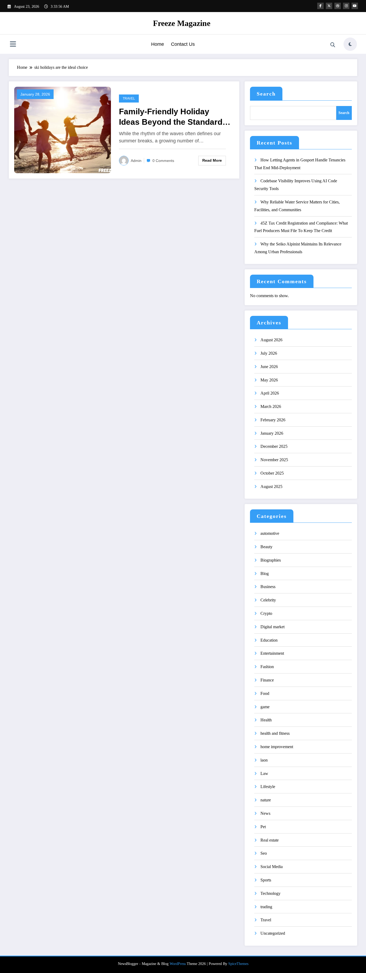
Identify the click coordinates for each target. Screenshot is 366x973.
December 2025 (273, 446)
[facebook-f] (320, 6)
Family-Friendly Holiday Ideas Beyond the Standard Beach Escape (170, 117)
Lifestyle (267, 786)
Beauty (266, 546)
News (265, 813)
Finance (267, 680)
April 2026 (269, 393)
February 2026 (272, 420)
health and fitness (275, 733)
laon (264, 760)
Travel (129, 98)
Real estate (269, 840)
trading (266, 906)
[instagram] (346, 6)
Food (264, 693)
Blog (264, 573)
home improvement (276, 746)
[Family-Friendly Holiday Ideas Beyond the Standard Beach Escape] (62, 129)
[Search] (332, 45)
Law (264, 773)
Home (157, 44)
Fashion (267, 666)
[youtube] (355, 6)
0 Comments (163, 160)
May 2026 (269, 380)
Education (269, 640)
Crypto (266, 613)
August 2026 (271, 340)
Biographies (270, 560)
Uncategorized (272, 933)
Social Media (271, 866)
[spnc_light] (350, 44)
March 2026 (270, 406)
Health (266, 720)
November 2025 (274, 459)
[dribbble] (337, 6)
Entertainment (272, 653)
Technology (270, 893)
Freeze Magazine (181, 23)
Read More (212, 160)
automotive (269, 533)
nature (265, 800)
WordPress (178, 964)
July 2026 (268, 353)
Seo (263, 853)
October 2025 (272, 473)
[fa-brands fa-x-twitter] (329, 6)
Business (267, 586)
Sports (265, 880)
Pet (263, 826)
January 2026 (271, 433)
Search (266, 94)
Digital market (272, 626)
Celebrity (268, 600)
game (265, 707)
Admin (136, 160)
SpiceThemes (238, 964)
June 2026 (269, 366)
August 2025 (271, 486)
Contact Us (183, 44)
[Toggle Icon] (13, 45)
